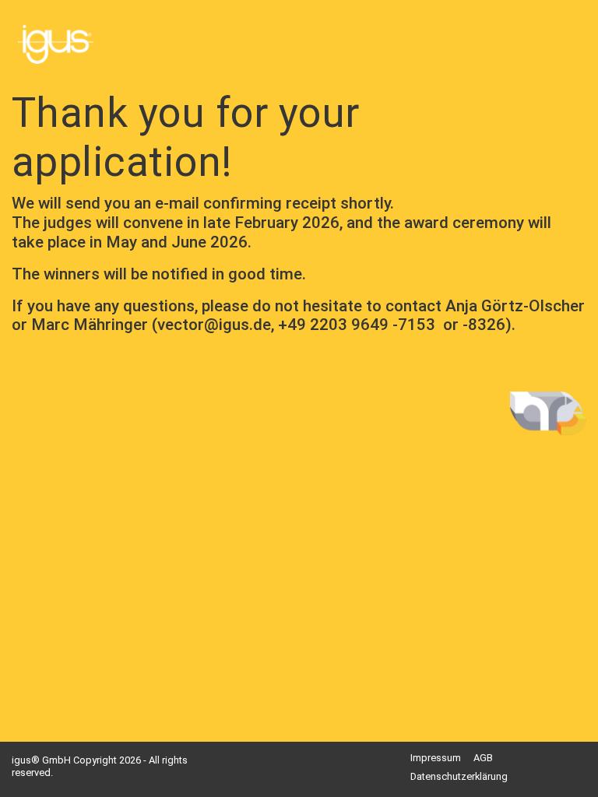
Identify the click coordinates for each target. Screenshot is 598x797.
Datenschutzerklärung (459, 776)
